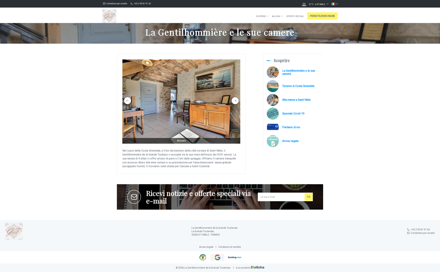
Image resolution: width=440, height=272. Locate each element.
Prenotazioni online (322, 16)
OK (308, 196)
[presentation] (127, 100)
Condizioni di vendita (229, 247)
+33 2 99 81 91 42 (420, 229)
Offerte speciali (295, 16)
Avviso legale (206, 247)
